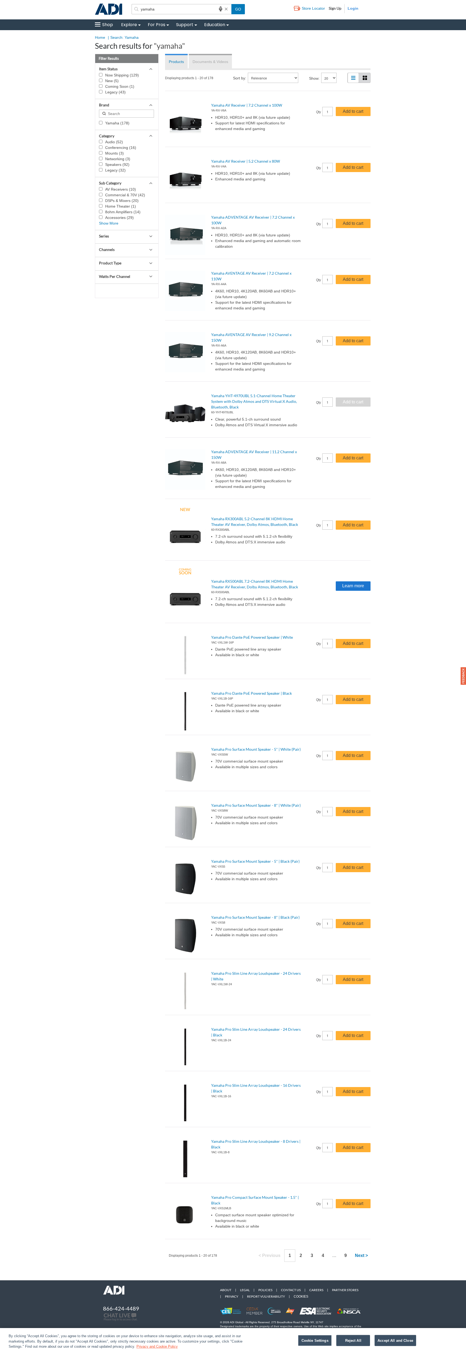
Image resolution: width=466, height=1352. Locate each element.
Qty (318, 112)
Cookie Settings (314, 1340)
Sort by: (239, 78)
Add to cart (353, 111)
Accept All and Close (395, 1340)
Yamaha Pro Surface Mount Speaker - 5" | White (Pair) (256, 749)
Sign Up (335, 8)
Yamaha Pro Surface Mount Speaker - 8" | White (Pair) (256, 805)
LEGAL (245, 1290)
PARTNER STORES (345, 1290)
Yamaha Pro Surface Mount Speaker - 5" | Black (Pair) (255, 861)
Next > (361, 1255)
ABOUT (225, 1290)
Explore (129, 25)
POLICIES (265, 1290)
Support (184, 25)
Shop (107, 25)
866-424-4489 (121, 1308)
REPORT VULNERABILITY (266, 1296)
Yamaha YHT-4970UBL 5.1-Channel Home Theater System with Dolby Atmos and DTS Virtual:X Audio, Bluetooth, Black (254, 401)
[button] (463, 676)
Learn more (353, 586)
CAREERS (316, 1290)
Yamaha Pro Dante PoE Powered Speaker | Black (251, 693)
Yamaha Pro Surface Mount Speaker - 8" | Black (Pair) (255, 917)
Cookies (301, 1296)
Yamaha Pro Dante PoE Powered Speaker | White (252, 637)
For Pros (156, 25)
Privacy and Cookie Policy (157, 1346)
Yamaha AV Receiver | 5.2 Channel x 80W (245, 161)
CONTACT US (291, 1290)
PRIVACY (231, 1296)
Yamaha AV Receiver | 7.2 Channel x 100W (246, 105)
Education (214, 25)
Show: (314, 78)
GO (238, 9)
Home (100, 37)
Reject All (353, 1340)
